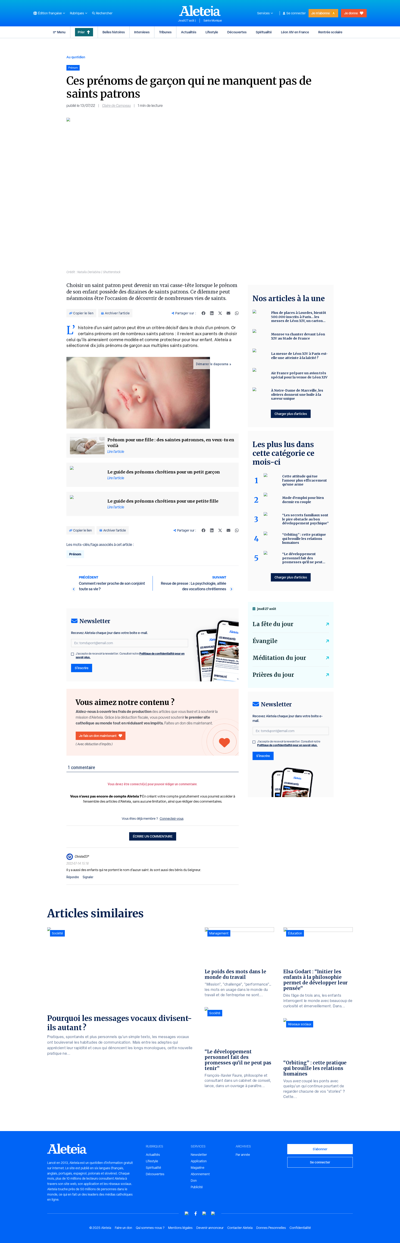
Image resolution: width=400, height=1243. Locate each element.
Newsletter (199, 1155)
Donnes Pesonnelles (271, 1228)
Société (57, 933)
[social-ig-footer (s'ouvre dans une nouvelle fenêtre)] (213, 1213)
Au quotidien (75, 57)
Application (199, 1161)
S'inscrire (81, 668)
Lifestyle (212, 32)
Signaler (88, 877)
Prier (81, 32)
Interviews (142, 32)
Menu (61, 32)
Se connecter (296, 13)
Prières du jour (273, 674)
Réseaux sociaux (299, 1024)
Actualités (188, 32)
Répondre (72, 877)
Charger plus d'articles (291, 413)
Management (218, 933)
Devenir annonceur (210, 1228)
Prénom (75, 554)
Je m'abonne (320, 13)
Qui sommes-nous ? (150, 1228)
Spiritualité (264, 32)
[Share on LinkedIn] (212, 313)
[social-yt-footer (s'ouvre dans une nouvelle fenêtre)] (187, 1213)
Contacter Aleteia (240, 1228)
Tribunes (165, 32)
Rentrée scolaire (330, 32)
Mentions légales (180, 1228)
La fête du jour (273, 624)
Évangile (265, 641)
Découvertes (237, 32)
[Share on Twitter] (220, 313)
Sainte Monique (212, 20)
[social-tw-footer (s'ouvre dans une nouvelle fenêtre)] (204, 1213)
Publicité (197, 1187)
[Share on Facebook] (203, 313)
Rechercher (104, 13)
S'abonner (320, 1149)
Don (194, 1180)
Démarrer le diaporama (212, 364)
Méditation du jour (279, 658)
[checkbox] (72, 654)
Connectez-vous (172, 818)
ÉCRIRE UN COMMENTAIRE (152, 836)
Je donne (351, 13)
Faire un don (123, 1228)
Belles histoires (114, 32)
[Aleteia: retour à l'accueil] (200, 11)
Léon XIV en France (295, 32)
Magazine (197, 1168)
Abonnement (200, 1174)
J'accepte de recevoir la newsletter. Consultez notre (130, 655)
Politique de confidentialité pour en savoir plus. (287, 745)
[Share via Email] (228, 313)
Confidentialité (300, 1228)
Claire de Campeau (116, 105)
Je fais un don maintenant (98, 735)
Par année (243, 1155)
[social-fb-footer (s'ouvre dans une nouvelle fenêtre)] (196, 1213)
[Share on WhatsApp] (237, 313)
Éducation (295, 933)
